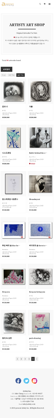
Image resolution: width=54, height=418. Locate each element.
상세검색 (6, 69)
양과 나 (5, 106)
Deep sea (6, 291)
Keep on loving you (37, 291)
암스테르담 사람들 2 (10, 199)
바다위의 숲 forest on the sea (38, 245)
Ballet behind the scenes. (38, 152)
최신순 (3, 75)
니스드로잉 (6, 152)
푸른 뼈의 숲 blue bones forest (11, 245)
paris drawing (35, 338)
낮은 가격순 (11, 75)
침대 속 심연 (7, 338)
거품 (31, 106)
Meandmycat (34, 199)
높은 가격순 (20, 75)
